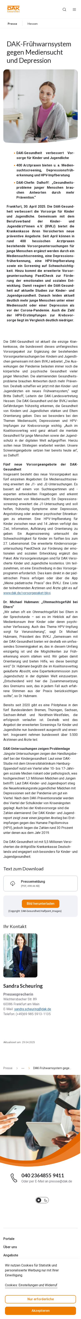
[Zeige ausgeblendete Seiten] (21, 1068)
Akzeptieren (41, 1311)
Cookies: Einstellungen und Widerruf (31, 1285)
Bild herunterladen (40, 904)
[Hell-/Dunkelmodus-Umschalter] (42, 1200)
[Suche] (64, 9)
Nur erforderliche (40, 1299)
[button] (13, 9)
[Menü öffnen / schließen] (74, 9)
